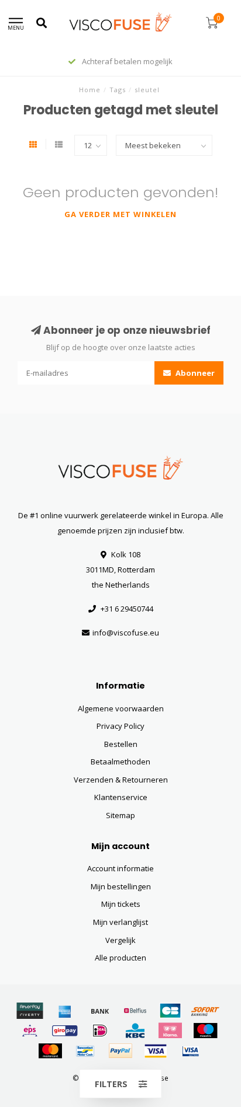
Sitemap (120, 815)
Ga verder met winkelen (120, 214)
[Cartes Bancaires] (170, 1010)
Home (90, 89)
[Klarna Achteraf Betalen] (170, 1030)
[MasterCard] (50, 1051)
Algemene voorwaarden (121, 708)
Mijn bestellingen (121, 886)
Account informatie (120, 868)
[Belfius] (135, 1010)
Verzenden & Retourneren (121, 779)
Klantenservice (120, 797)
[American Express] (65, 1010)
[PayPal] (120, 1051)
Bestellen (120, 744)
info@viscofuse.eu (125, 632)
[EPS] (29, 1030)
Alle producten (120, 957)
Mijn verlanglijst (120, 922)
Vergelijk (120, 940)
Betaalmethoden (120, 761)
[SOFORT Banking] (205, 1010)
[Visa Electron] (190, 1051)
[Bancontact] (85, 1051)
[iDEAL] (100, 1030)
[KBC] (135, 1030)
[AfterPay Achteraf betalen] (29, 1010)
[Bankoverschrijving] (100, 1010)
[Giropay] (65, 1030)
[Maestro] (205, 1030)
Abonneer (194, 373)
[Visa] (155, 1051)
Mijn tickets (120, 904)
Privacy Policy (120, 726)
